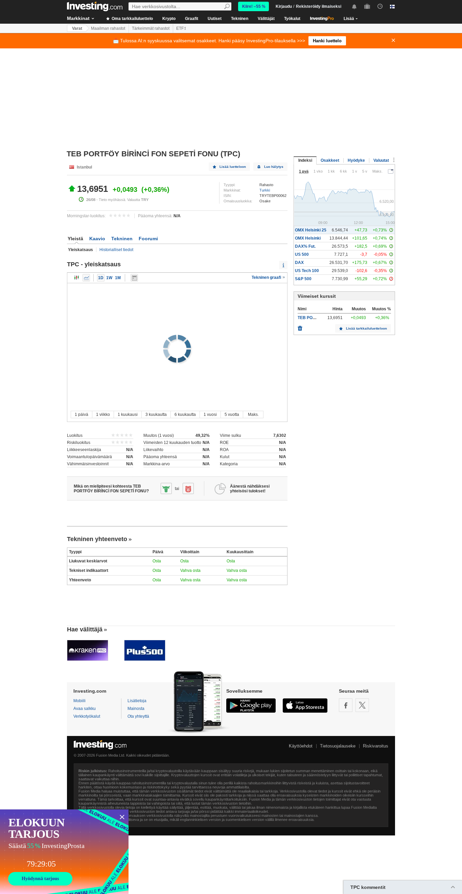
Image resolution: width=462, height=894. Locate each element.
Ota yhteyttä (138, 716)
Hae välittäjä (84, 629)
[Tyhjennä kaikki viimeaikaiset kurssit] (300, 326)
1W (109, 277)
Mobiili (79, 700)
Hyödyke (356, 160)
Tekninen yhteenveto (97, 539)
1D (100, 277)
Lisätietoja (137, 700)
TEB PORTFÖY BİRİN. (318, 317)
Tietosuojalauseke (337, 745)
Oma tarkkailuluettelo (132, 18)
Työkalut (292, 18)
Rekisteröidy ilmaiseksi (318, 6)
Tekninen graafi (267, 277)
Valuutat (381, 160)
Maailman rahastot (108, 28)
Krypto (169, 18)
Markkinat (78, 18)
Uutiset (215, 18)
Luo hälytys (273, 167)
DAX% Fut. (305, 246)
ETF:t (181, 28)
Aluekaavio (86, 278)
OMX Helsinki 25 (310, 230)
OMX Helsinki (308, 238)
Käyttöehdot (301, 745)
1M (118, 277)
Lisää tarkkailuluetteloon (366, 328)
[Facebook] (345, 705)
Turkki (264, 190)
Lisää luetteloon (233, 167)
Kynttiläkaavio (76, 278)
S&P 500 (303, 278)
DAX (299, 262)
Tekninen (239, 18)
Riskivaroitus (375, 745)
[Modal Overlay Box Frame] (64, 851)
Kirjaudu (284, 6)
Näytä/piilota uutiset (134, 278)
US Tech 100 (307, 270)
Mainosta (136, 708)
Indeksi (305, 160)
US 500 (302, 254)
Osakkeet (330, 160)
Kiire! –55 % (253, 6)
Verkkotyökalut (86, 716)
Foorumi (148, 238)
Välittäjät (266, 18)
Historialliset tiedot (116, 249)
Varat (77, 28)
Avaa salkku (84, 708)
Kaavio (97, 238)
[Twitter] (362, 705)
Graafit (191, 18)
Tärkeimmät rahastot (150, 28)
